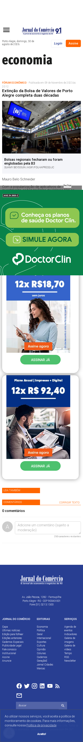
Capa (5, 626)
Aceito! (41, 734)
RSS (66, 657)
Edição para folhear (12, 634)
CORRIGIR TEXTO (69, 502)
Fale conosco (9, 649)
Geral (40, 634)
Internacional (44, 638)
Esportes (41, 641)
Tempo (68, 653)
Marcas (41, 668)
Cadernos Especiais (13, 641)
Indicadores (70, 634)
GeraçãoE (42, 660)
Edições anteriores (12, 638)
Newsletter (70, 660)
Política (41, 630)
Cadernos (42, 657)
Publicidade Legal (11, 645)
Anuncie (6, 660)
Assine (73, 43)
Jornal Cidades (45, 664)
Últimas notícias (11, 630)
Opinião (41, 649)
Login (58, 43)
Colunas (41, 653)
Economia (42, 626)
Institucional (9, 653)
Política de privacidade (41, 725)
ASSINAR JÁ (40, 360)
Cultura (41, 645)
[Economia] (34, 59)
